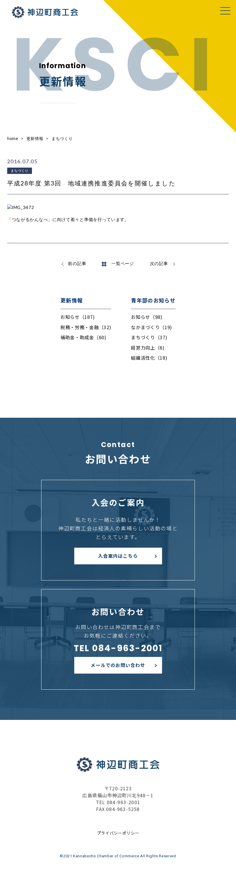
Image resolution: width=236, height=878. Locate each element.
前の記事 (77, 264)
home (12, 139)
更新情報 (34, 139)
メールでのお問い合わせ (118, 665)
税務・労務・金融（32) (85, 327)
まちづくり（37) (149, 337)
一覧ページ (122, 264)
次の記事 (159, 264)
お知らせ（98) (147, 316)
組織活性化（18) (149, 357)
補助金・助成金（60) (83, 337)
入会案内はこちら (118, 555)
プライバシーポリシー (118, 833)
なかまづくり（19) (151, 327)
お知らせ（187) (77, 316)
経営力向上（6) (148, 347)
